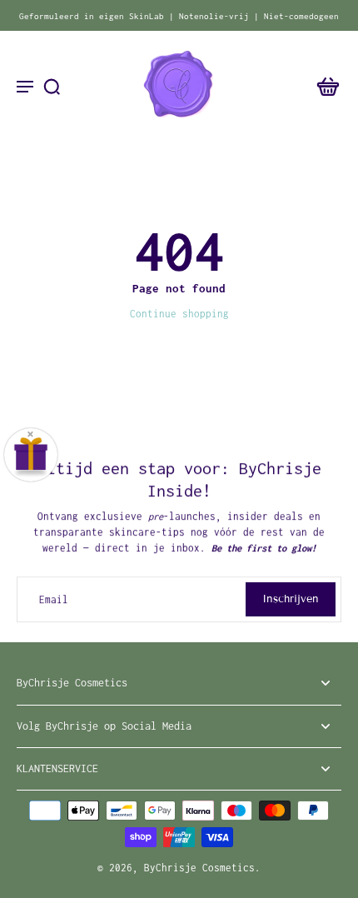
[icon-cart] (323, 85)
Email (53, 599)
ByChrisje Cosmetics (199, 867)
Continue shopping (179, 313)
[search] (51, 85)
